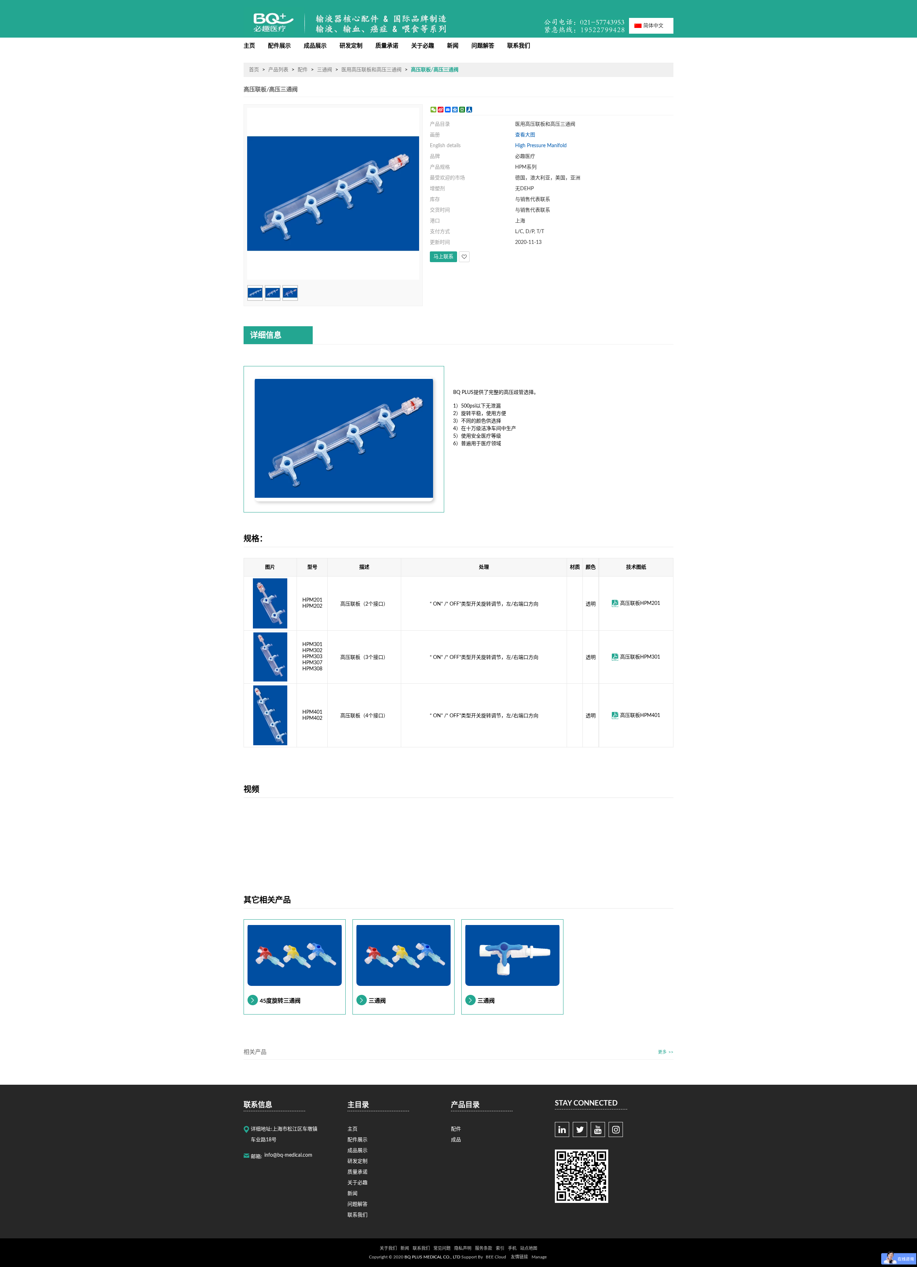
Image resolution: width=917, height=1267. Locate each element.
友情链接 (519, 1257)
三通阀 (324, 69)
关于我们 (388, 1248)
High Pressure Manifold (541, 145)
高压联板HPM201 (640, 603)
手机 (512, 1248)
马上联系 (443, 256)
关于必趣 (422, 46)
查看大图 (525, 135)
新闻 (452, 46)
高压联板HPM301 (640, 656)
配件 (303, 69)
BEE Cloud (496, 1257)
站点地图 (528, 1248)
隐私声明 (462, 1248)
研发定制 (351, 46)
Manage (539, 1257)
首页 (254, 69)
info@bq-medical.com (288, 1155)
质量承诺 (386, 46)
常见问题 (442, 1248)
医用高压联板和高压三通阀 (371, 69)
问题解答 (482, 46)
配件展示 (279, 46)
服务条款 (483, 1248)
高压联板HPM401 (640, 715)
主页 (249, 46)
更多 (662, 1052)
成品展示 (315, 46)
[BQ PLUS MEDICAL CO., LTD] (274, 22)
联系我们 (518, 46)
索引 (500, 1248)
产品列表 (278, 69)
